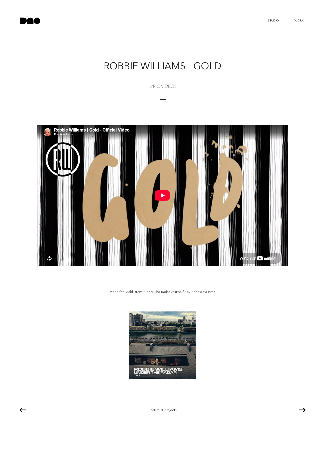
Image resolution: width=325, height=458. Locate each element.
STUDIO (273, 20)
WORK (299, 20)
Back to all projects (162, 410)
